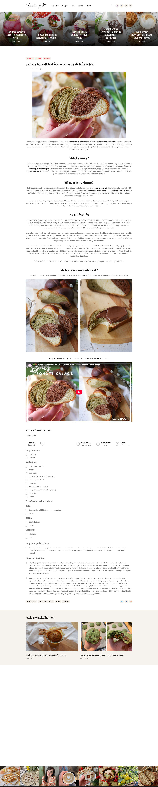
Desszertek (30, 58)
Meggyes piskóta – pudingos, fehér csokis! (79, 34)
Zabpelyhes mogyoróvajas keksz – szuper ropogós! (142, 34)
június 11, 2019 (29, 658)
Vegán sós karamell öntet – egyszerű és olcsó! (46, 655)
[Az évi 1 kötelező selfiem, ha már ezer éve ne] (49, 776)
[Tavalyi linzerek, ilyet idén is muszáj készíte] (89, 776)
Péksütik (38, 58)
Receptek (47, 58)
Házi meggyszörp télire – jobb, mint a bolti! (16, 34)
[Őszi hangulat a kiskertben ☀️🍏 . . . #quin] (128, 776)
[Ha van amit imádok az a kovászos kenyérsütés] (148, 776)
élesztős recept (31, 601)
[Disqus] (79, 688)
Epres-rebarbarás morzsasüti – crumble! (47, 36)
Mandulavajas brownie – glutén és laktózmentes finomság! (110, 33)
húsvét (51, 601)
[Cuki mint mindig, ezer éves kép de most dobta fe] (69, 776)
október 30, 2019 (84, 658)
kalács (58, 601)
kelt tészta (66, 601)
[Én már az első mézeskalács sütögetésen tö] (108, 776)
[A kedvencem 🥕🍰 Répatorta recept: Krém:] (10, 776)
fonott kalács (43, 601)
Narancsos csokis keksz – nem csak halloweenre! (102, 655)
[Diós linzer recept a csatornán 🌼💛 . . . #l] (30, 776)
